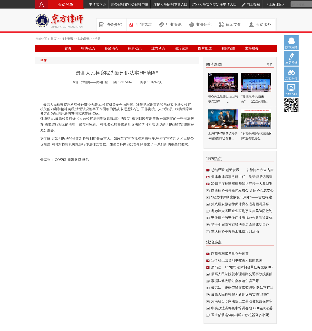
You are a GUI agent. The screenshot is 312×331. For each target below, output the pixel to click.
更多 (270, 64)
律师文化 (233, 24)
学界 (97, 38)
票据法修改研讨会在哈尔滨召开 (235, 281)
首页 (54, 38)
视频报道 (228, 48)
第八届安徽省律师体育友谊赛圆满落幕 (240, 204)
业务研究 (204, 24)
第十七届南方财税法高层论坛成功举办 (240, 224)
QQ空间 (61, 160)
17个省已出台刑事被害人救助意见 (236, 260)
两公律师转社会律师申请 (129, 4)
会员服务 (263, 24)
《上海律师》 (275, 4)
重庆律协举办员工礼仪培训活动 (235, 231)
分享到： (47, 160)
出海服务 (252, 48)
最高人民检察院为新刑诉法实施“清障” (240, 294)
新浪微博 (74, 160)
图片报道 (205, 48)
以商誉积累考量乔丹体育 (230, 253)
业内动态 (158, 48)
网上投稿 (253, 4)
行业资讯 (174, 24)
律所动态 (135, 48)
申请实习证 (97, 4)
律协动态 (88, 48)
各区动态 (111, 48)
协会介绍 (114, 24)
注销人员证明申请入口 (170, 4)
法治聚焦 (84, 38)
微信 (85, 160)
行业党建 (144, 24)
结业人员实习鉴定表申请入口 (214, 4)
